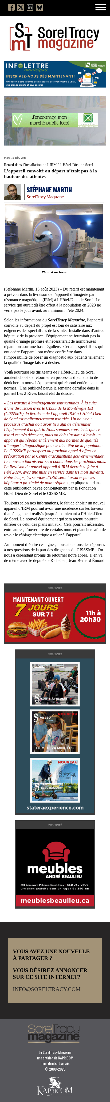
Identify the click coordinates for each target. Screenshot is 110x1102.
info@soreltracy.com (47, 989)
